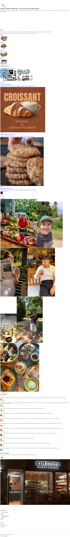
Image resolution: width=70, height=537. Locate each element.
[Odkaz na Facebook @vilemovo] (2, 521)
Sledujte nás (4, 6)
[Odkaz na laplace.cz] (3, 532)
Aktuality (3, 5)
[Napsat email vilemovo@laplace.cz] (5, 521)
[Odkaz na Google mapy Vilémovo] (3, 521)
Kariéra (3, 517)
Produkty (3, 4)
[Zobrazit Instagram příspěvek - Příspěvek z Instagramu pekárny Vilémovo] (18, 247)
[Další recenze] (1, 451)
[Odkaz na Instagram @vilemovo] (1, 521)
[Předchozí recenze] (0, 451)
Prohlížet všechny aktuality (3, 191)
